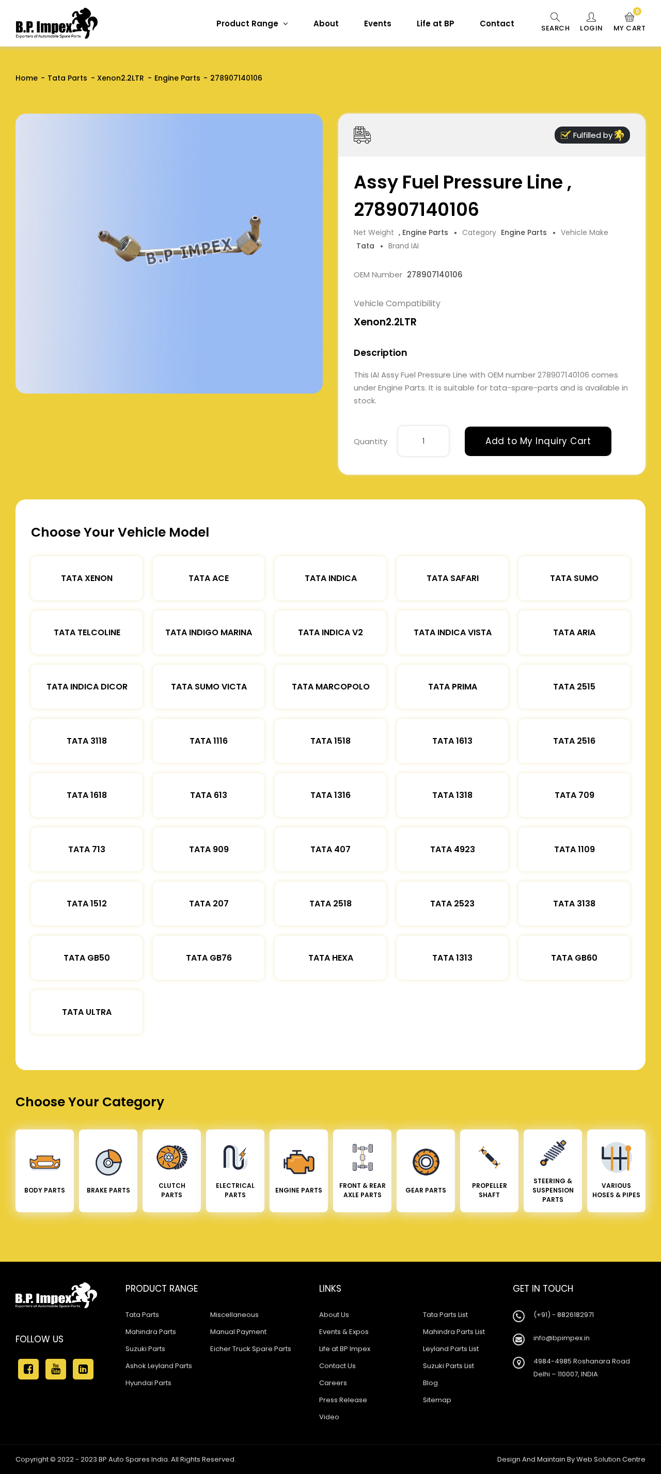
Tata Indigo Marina (208, 632)
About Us (334, 1315)
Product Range (248, 23)
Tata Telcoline (87, 632)
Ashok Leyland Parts (158, 1366)
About (326, 23)
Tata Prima (452, 687)
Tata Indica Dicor (87, 687)
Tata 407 (330, 849)
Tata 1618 (87, 795)
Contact (497, 23)
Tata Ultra (87, 1012)
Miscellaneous (234, 1315)
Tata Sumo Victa (209, 687)
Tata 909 (209, 849)
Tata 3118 (87, 741)
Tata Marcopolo (331, 687)
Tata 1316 (330, 795)
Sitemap (437, 1400)
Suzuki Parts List (448, 1366)
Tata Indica (331, 578)
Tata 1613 (452, 741)
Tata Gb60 (574, 958)
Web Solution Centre (611, 1459)
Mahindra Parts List (454, 1332)
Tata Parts (67, 78)
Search (555, 28)
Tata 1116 (209, 741)
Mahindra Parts (150, 1332)
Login (591, 28)
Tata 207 (209, 904)
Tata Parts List (445, 1315)
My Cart (629, 22)
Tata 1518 (330, 741)
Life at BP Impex (344, 1349)
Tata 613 (208, 795)
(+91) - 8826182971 (563, 1315)
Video (329, 1417)
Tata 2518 (330, 904)
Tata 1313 (452, 958)
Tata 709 (574, 795)
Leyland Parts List (451, 1349)
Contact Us (337, 1366)
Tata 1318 (452, 795)
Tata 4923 (452, 849)
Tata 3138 (574, 904)
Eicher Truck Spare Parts (250, 1349)
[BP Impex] (57, 23)
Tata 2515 (574, 687)
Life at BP (435, 23)
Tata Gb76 (209, 958)
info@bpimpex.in (561, 1338)
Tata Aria (574, 632)
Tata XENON (87, 578)
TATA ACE (208, 578)
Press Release (343, 1400)
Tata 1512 (87, 904)
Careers (333, 1383)
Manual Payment (238, 1332)
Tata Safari (453, 578)
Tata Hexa (330, 958)
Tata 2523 (452, 904)
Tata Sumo (574, 578)
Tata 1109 (574, 849)
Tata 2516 (574, 741)
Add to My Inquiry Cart (538, 441)
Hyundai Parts (148, 1383)
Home (26, 78)
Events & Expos (344, 1332)
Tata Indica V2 (330, 632)
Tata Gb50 (87, 958)
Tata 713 (86, 849)
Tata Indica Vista (453, 632)
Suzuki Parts (145, 1349)
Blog (430, 1383)
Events (377, 23)
